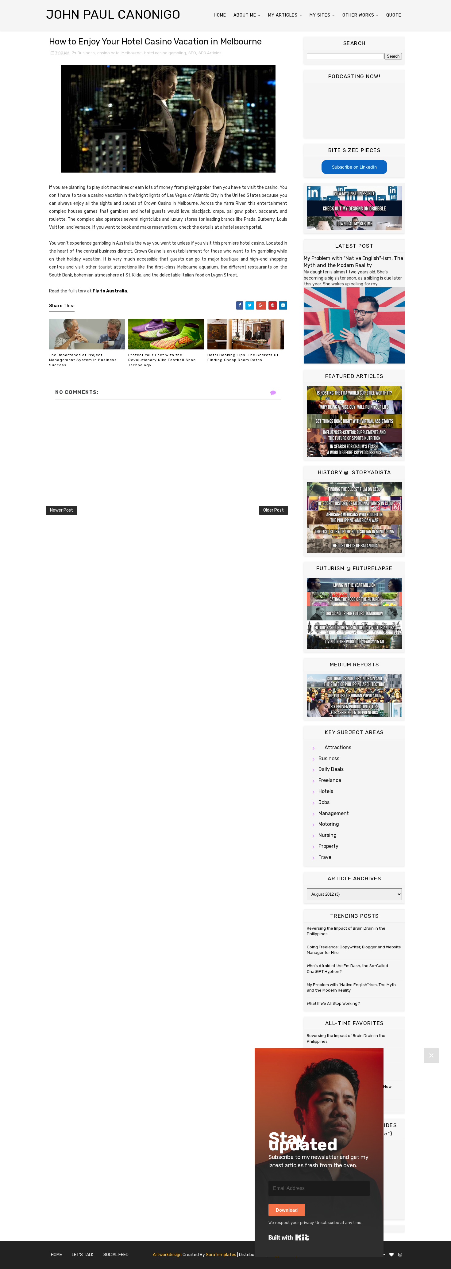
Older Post (273, 510)
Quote (393, 15)
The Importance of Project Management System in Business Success (83, 360)
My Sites (320, 15)
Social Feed (116, 1254)
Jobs (324, 802)
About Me (244, 15)
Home (220, 15)
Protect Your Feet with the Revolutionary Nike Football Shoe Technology (162, 360)
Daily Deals (331, 769)
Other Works (358, 15)
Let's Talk (83, 1254)
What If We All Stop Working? (333, 1003)
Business (86, 53)
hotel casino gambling (165, 53)
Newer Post (61, 510)
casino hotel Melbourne (119, 53)
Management (333, 813)
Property (328, 846)
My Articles (283, 15)
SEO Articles (210, 53)
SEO (192, 53)
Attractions (338, 747)
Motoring (328, 824)
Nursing (327, 835)
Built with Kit (288, 1237)
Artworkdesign (167, 1254)
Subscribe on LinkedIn (354, 167)
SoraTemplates (221, 1254)
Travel (325, 857)
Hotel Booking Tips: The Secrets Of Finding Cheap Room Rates (243, 357)
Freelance (329, 780)
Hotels (325, 791)
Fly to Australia (110, 291)
